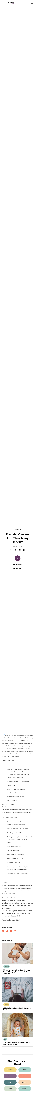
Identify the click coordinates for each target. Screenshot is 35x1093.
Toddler (10, 1076)
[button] (11, 550)
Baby (5, 1039)
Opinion (24, 1088)
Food (10, 1088)
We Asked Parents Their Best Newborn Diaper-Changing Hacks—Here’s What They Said (16, 972)
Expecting (6, 1004)
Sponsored (6, 966)
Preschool (25, 1076)
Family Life (25, 1082)
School (10, 1082)
